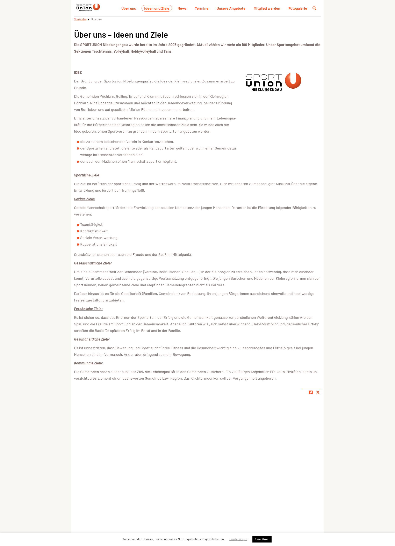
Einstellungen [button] (238, 539)
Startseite (80, 19)
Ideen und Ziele (156, 8)
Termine (201, 8)
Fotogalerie (297, 8)
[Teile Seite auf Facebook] (311, 392)
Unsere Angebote (231, 8)
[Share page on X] (318, 392)
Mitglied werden (267, 8)
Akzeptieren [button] (262, 539)
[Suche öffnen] (314, 8)
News (182, 8)
